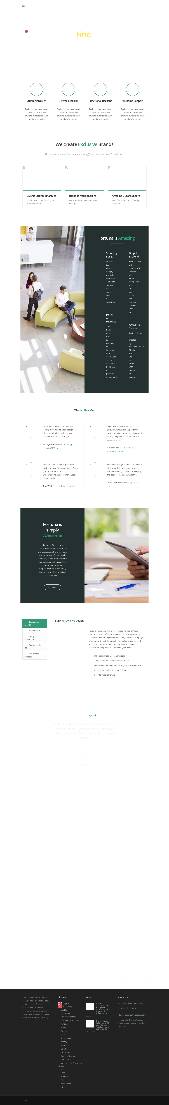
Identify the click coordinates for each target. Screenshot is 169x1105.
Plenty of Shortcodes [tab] (31, 638)
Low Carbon (66, 1059)
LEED (63, 1073)
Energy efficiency (68, 1056)
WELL (63, 1080)
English (34, 31)
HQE (62, 1069)
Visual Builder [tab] (34, 630)
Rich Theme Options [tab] (32, 655)
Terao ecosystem (68, 1016)
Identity (29, 19)
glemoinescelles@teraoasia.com (132, 1015)
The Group (65, 1013)
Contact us (139, 19)
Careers (113, 19)
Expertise (60, 19)
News (125, 19)
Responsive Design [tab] (32, 623)
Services (45, 19)
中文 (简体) (67, 1006)
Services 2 (65, 1045)
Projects (99, 19)
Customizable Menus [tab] (33, 646)
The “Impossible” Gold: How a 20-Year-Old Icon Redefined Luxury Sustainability (103, 1025)
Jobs (62, 1087)
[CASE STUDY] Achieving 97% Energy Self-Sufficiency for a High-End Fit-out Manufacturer (103, 1008)
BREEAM (64, 1076)
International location (70, 1020)
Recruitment (66, 1038)
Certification (79, 19)
